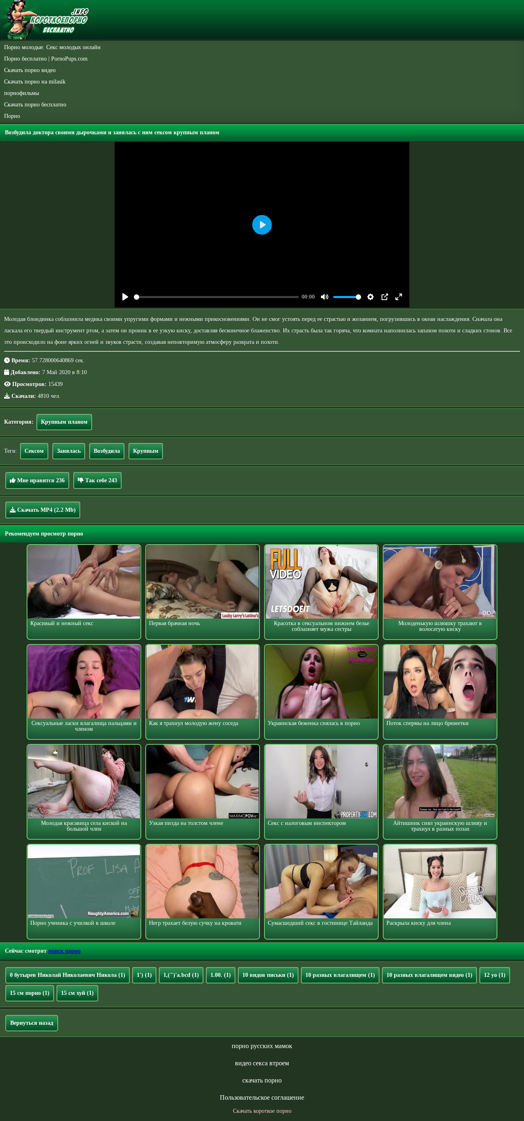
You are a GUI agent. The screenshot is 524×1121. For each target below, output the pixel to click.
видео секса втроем (262, 1063)
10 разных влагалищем (340, 975)
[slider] (216, 297)
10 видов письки (268, 975)
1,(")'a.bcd (181, 975)
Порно (12, 116)
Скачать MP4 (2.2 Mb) (46, 510)
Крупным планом (64, 422)
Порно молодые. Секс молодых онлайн (52, 47)
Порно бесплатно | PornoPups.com (46, 59)
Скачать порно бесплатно (35, 105)
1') (144, 975)
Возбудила (107, 451)
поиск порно (64, 951)
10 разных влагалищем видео (429, 975)
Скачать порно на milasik (35, 82)
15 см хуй (77, 993)
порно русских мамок (262, 1045)
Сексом (34, 451)
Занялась (69, 451)
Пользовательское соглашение (262, 1097)
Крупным (145, 451)
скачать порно (262, 1080)
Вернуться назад (31, 1023)
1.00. (220, 975)
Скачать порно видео (30, 70)
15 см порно (30, 993)
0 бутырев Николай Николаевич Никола (67, 975)
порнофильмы (21, 93)
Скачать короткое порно (262, 1111)
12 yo (495, 975)
